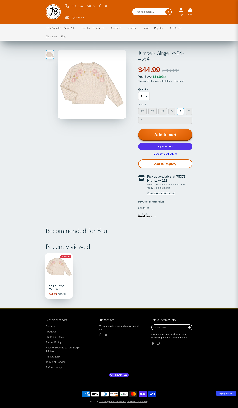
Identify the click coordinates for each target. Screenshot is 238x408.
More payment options (165, 154)
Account (181, 12)
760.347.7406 (83, 6)
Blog (63, 36)
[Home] (53, 12)
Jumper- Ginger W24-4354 (59, 276)
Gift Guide (176, 27)
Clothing (116, 27)
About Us (51, 331)
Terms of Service (56, 361)
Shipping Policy (55, 336)
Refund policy (54, 367)
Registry (158, 27)
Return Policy (53, 342)
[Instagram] (105, 5)
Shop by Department (92, 27)
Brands (146, 27)
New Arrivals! (53, 27)
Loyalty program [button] (226, 393)
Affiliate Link (53, 356)
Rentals (132, 27)
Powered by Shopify (137, 401)
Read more (145, 216)
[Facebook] (99, 5)
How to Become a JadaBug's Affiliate (63, 349)
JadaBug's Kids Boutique (112, 401)
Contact (77, 18)
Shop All (69, 27)
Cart (190, 12)
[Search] (168, 12)
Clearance (51, 36)
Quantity (143, 89)
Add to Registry (165, 164)
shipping (154, 81)
